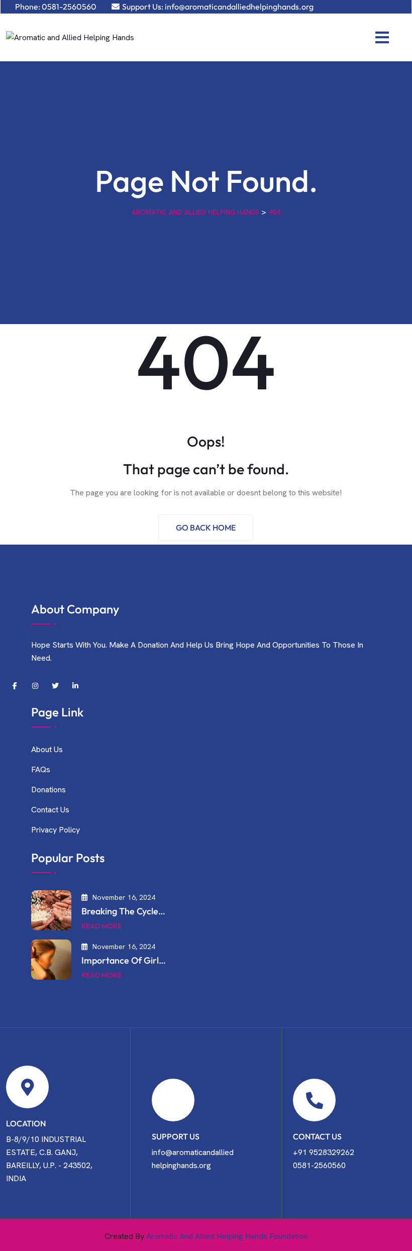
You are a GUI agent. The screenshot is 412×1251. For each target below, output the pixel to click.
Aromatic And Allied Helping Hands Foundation (226, 1236)
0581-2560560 (69, 7)
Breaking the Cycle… (123, 911)
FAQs (40, 769)
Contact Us (50, 809)
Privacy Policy (55, 829)
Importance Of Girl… (123, 960)
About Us (47, 749)
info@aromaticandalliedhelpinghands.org (239, 7)
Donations (48, 789)
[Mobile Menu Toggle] (382, 37)
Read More (101, 925)
